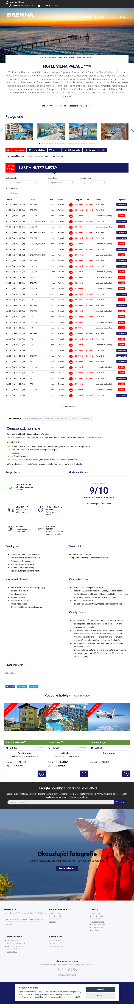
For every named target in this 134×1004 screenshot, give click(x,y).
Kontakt (123, 17)
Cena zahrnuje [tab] (14, 418)
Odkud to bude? (11, 178)
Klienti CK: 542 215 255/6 (23, 5)
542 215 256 (67, 970)
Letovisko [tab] (85, 418)
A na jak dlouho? (12, 188)
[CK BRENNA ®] (20, 11)
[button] (21, 182)
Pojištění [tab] (49, 418)
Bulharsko (63, 57)
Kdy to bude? (52, 178)
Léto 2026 (100, 17)
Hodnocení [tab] (62, 418)
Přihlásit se (120, 802)
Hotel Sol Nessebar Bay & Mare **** (75, 106)
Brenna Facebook (67, 868)
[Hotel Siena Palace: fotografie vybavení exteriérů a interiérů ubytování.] (19, 131)
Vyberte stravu (85, 178)
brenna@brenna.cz (67, 975)
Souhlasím (100, 989)
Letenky (112, 17)
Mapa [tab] (74, 418)
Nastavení (100, 996)
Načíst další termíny (67, 406)
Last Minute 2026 (83, 17)
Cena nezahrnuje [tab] (33, 418)
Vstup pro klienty (17, 2)
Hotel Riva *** (47, 106)
